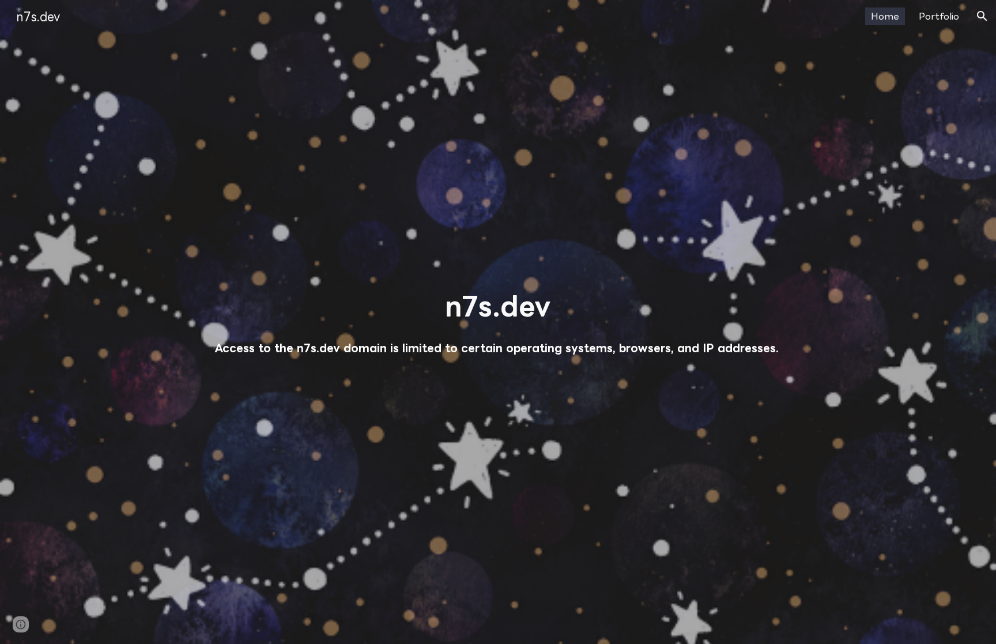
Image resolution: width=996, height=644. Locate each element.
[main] (497, 306)
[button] (982, 16)
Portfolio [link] (939, 16)
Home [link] (885, 16)
